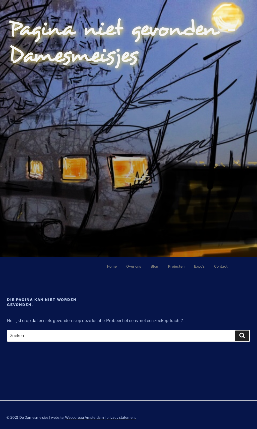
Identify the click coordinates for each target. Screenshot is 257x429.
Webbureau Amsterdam (85, 417)
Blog (154, 266)
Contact (221, 266)
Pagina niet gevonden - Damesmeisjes (123, 42)
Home (112, 266)
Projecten (176, 266)
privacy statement (121, 417)
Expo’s (199, 266)
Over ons (133, 266)
